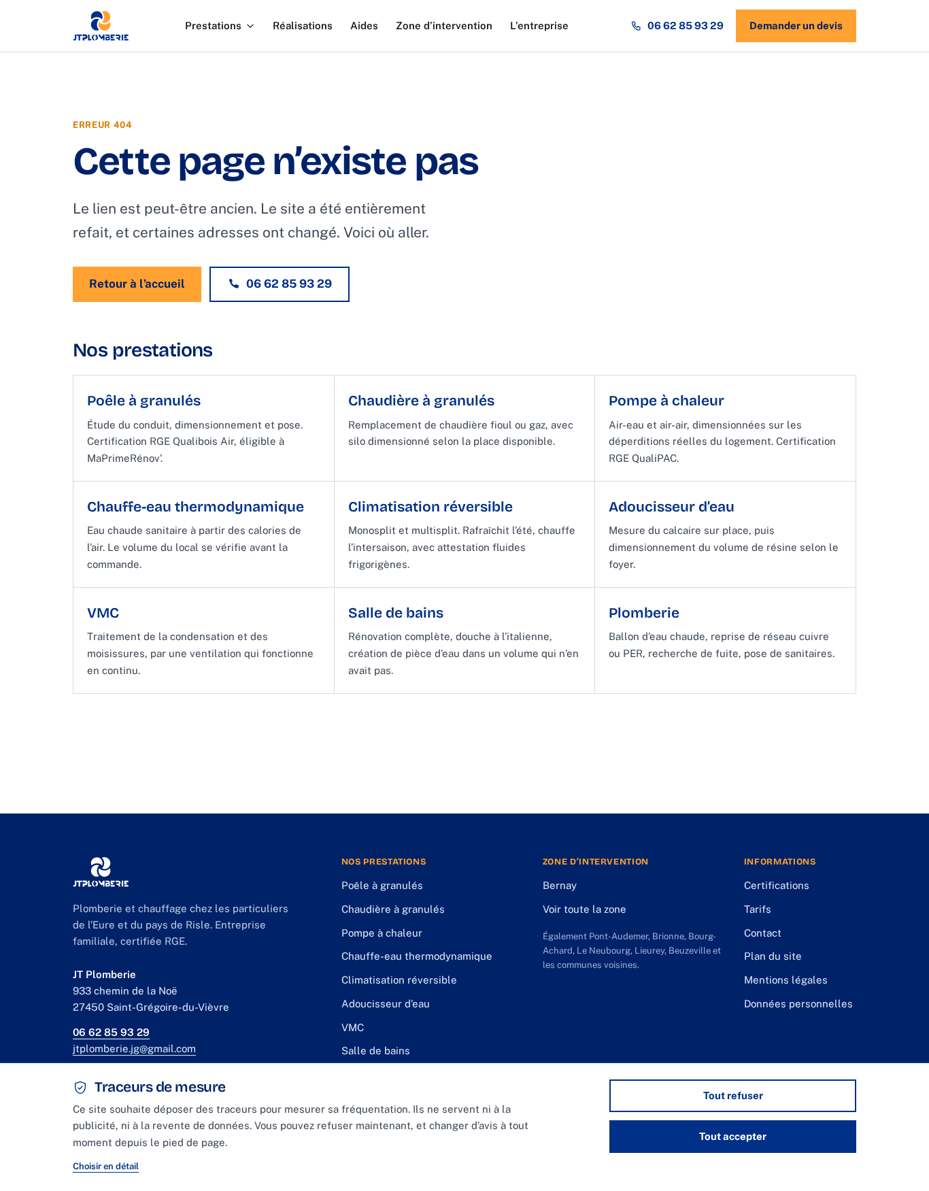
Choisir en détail (106, 1166)
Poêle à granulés (382, 885)
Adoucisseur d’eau (385, 1003)
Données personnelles (798, 1003)
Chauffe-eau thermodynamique (416, 956)
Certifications (776, 885)
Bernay (560, 885)
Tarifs (757, 909)
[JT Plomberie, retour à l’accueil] (101, 26)
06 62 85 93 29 (685, 25)
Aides (364, 25)
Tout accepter (732, 1136)
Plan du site (773, 956)
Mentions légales (786, 980)
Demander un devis (796, 25)
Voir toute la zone (584, 909)
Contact (762, 933)
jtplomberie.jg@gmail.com (134, 1048)
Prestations (213, 25)
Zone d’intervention (444, 25)
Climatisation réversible (399, 980)
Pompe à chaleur (381, 933)
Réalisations (303, 25)
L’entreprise (539, 25)
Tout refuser (733, 1095)
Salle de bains (375, 1050)
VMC (352, 1027)
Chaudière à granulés (393, 909)
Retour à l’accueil (137, 283)
